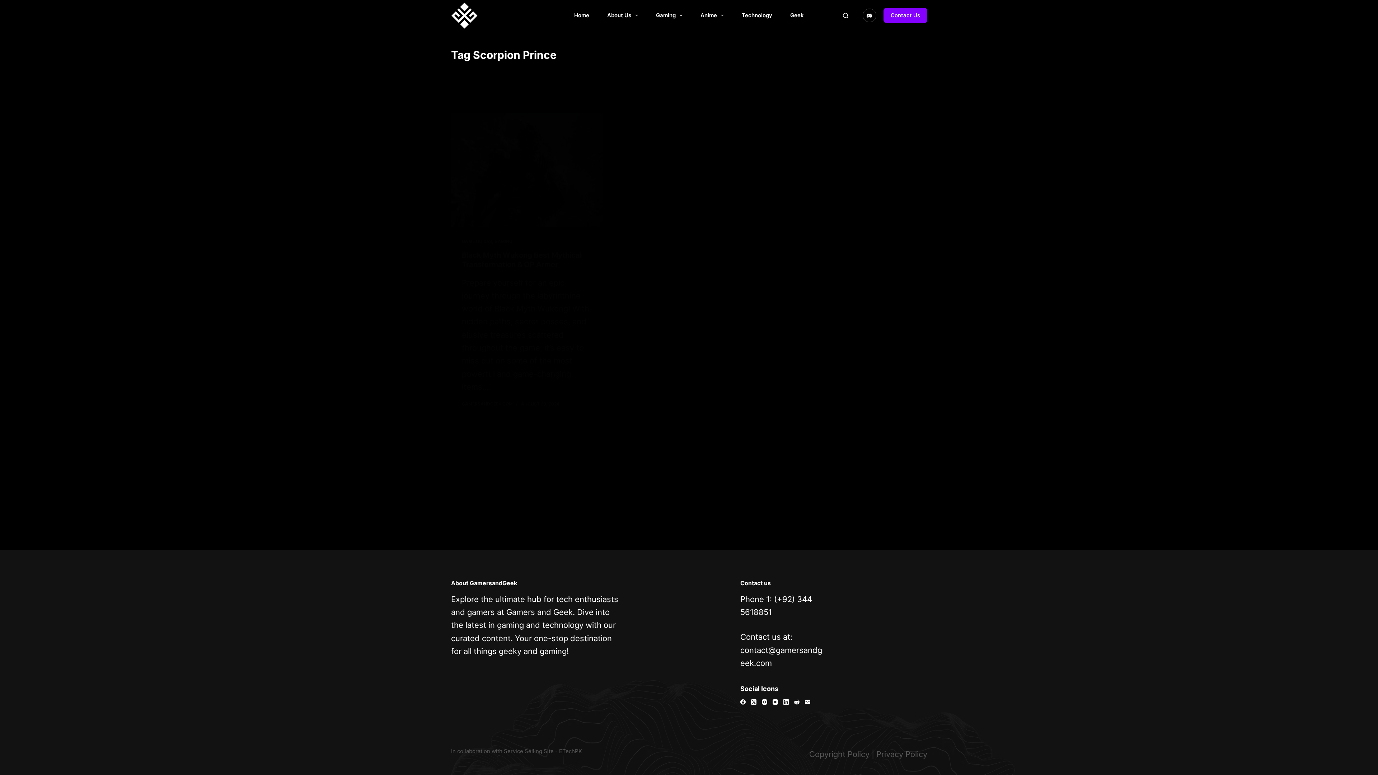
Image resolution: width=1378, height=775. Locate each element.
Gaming (666, 15)
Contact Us (905, 15)
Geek (797, 15)
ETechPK (570, 751)
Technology (757, 15)
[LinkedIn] (786, 702)
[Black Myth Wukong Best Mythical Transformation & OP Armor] (527, 170)
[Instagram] (764, 702)
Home (581, 15)
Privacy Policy (901, 754)
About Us (619, 15)
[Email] (807, 702)
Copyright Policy (839, 754)
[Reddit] (797, 702)
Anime (708, 15)
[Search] (845, 15)
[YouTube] (775, 702)
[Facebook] (743, 702)
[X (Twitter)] (753, 702)
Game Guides (477, 241)
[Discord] (869, 15)
